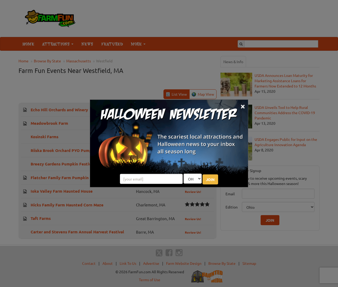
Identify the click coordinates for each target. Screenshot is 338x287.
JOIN (210, 179)
